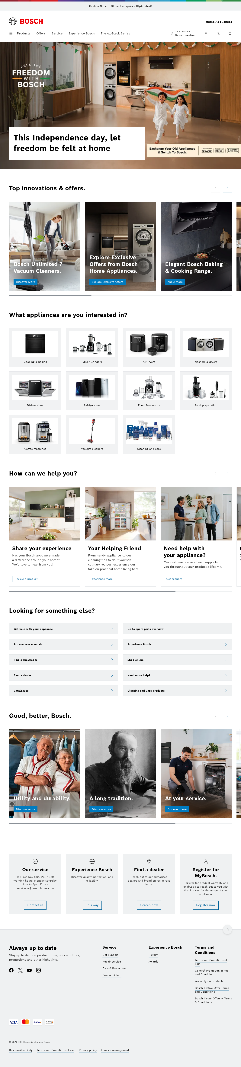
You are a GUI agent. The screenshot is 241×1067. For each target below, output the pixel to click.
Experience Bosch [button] (82, 33)
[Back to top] (227, 929)
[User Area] (205, 33)
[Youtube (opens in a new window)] (29, 970)
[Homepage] (26, 22)
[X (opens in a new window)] (20, 970)
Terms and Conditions (205, 950)
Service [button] (57, 33)
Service (109, 947)
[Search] (218, 33)
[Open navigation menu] (10, 33)
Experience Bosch (165, 947)
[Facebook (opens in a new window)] (11, 970)
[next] (227, 188)
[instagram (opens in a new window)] (38, 970)
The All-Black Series (115, 33)
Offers (41, 33)
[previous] (215, 188)
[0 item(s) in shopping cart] (230, 33)
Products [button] (23, 33)
